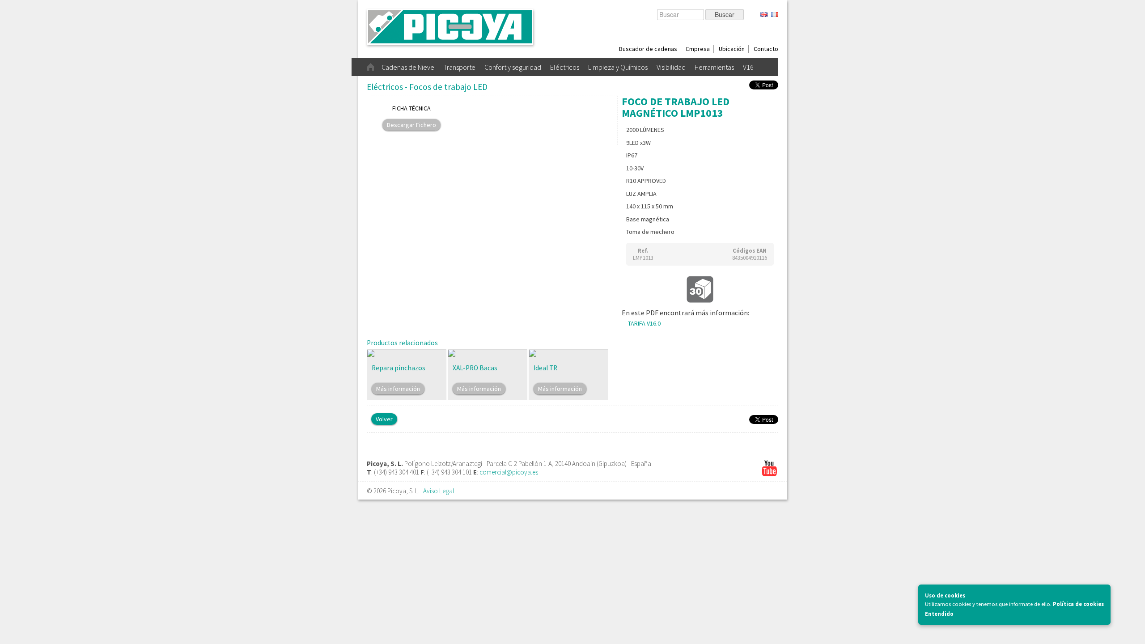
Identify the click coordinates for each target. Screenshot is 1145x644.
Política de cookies (1078, 604)
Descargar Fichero (411, 125)
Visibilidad (671, 67)
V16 (748, 67)
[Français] (774, 15)
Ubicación (732, 49)
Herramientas (714, 67)
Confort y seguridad (512, 67)
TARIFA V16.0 (644, 323)
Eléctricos (564, 67)
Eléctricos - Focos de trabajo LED (427, 86)
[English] (764, 15)
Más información (398, 389)
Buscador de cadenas (648, 49)
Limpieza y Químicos (618, 67)
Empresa (698, 49)
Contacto (766, 49)
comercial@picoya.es (508, 472)
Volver (384, 419)
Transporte (459, 67)
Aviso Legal (438, 491)
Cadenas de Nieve (408, 67)
